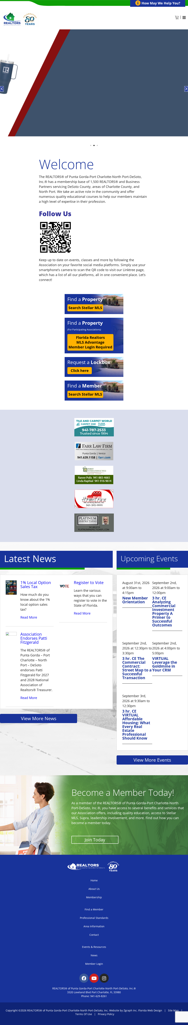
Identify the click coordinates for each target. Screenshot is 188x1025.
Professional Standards (94, 918)
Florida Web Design (150, 1010)
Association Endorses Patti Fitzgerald (33, 638)
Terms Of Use (83, 1014)
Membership (94, 897)
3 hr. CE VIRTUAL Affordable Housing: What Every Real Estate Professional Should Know (136, 725)
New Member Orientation (135, 599)
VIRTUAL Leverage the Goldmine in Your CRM (164, 664)
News (94, 955)
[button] (2, 89)
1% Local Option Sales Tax (35, 584)
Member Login (94, 963)
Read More (28, 617)
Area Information (94, 926)
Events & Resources (94, 947)
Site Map (173, 1010)
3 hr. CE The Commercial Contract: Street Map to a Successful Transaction (137, 668)
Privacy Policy (106, 1014)
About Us (94, 889)
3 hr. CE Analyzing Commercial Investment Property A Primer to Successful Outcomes (163, 611)
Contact (94, 934)
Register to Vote (89, 582)
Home (94, 880)
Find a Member (94, 909)
